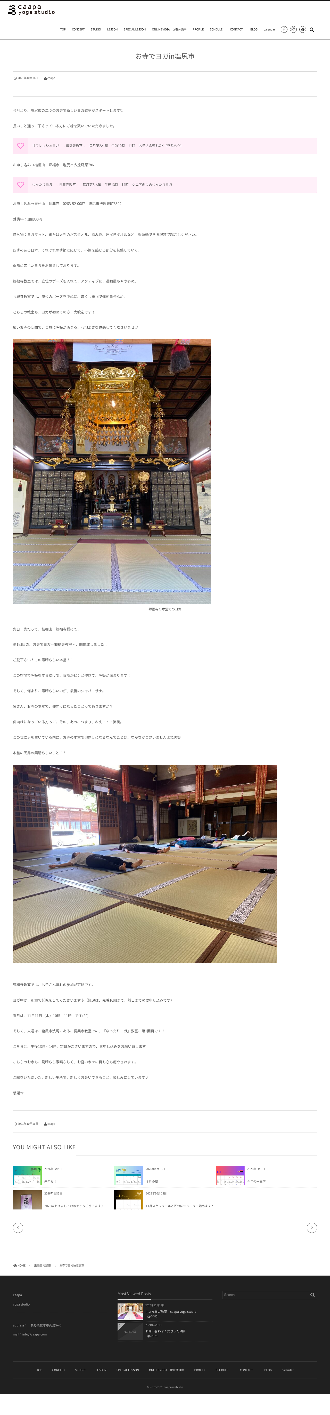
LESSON (112, 29)
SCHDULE (216, 29)
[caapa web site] (32, 10)
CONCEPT (78, 29)
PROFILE (198, 29)
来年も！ (50, 1181)
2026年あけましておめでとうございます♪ (74, 1206)
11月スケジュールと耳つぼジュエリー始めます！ (180, 1206)
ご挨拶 (50, 1199)
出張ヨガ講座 (22, 85)
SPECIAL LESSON (135, 29)
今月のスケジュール (57, 1174)
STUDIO (96, 29)
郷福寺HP (101, 165)
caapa (51, 78)
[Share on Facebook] (284, 29)
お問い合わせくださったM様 (165, 1331)
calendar (269, 29)
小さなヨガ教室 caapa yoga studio (170, 1311)
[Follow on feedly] (302, 29)
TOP (63, 29)
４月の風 (152, 1181)
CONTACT (237, 29)
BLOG (254, 29)
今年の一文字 (256, 1181)
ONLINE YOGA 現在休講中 (169, 29)
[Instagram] (293, 29)
